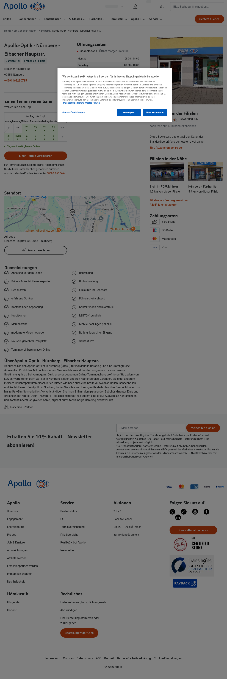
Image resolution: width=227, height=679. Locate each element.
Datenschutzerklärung (73, 103)
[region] (114, 95)
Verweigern (129, 112)
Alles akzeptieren (155, 112)
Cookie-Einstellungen (73, 112)
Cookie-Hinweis (92, 103)
